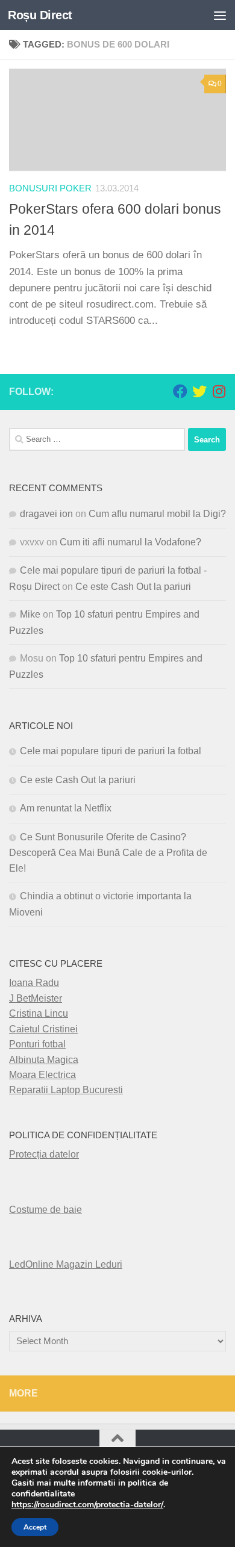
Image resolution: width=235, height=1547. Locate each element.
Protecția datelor (44, 1154)
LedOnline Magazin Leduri (65, 1264)
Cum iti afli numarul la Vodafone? (130, 542)
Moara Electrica (42, 1075)
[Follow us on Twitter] (199, 391)
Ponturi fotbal (37, 1044)
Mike (30, 614)
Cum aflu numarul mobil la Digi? (157, 514)
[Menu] (220, 15)
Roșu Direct (40, 15)
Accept (35, 1527)
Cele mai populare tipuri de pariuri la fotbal (110, 751)
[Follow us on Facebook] (180, 391)
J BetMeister (35, 998)
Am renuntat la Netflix (65, 808)
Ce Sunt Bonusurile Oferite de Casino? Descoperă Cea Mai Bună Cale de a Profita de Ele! (108, 852)
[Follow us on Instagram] (219, 391)
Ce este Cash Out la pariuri (133, 586)
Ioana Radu (34, 983)
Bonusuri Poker (50, 188)
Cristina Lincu (38, 1013)
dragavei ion (46, 514)
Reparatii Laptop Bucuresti (66, 1090)
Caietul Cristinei (43, 1029)
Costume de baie (45, 1209)
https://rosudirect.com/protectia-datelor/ (87, 1504)
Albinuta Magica (43, 1060)
